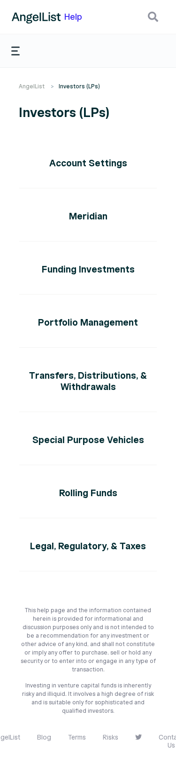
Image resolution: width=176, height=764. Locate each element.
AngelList (32, 86)
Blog (44, 737)
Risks (110, 737)
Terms (77, 737)
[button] (153, 17)
